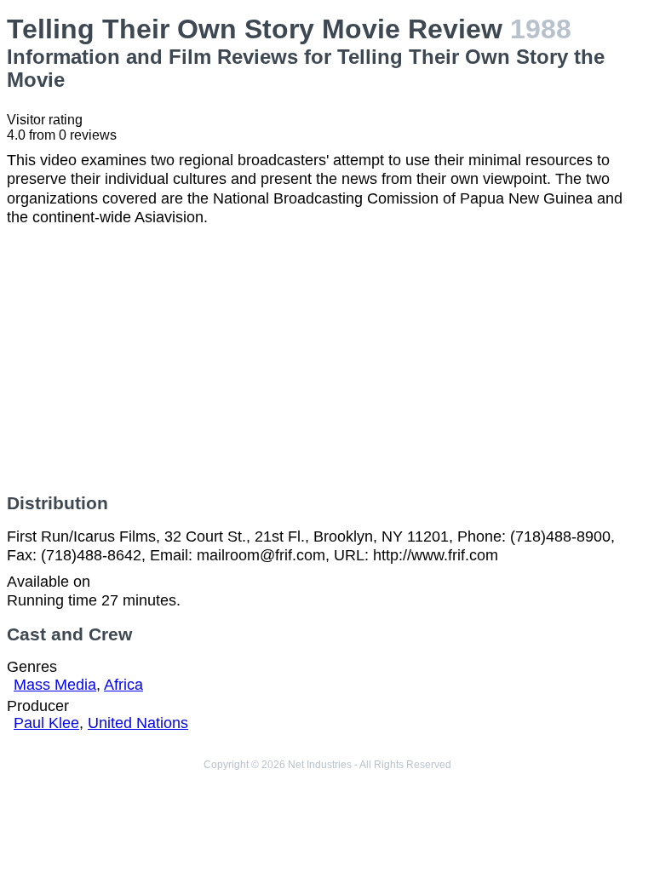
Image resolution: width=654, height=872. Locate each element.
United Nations (138, 722)
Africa (123, 684)
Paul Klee (46, 722)
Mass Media (55, 684)
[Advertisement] (327, 360)
